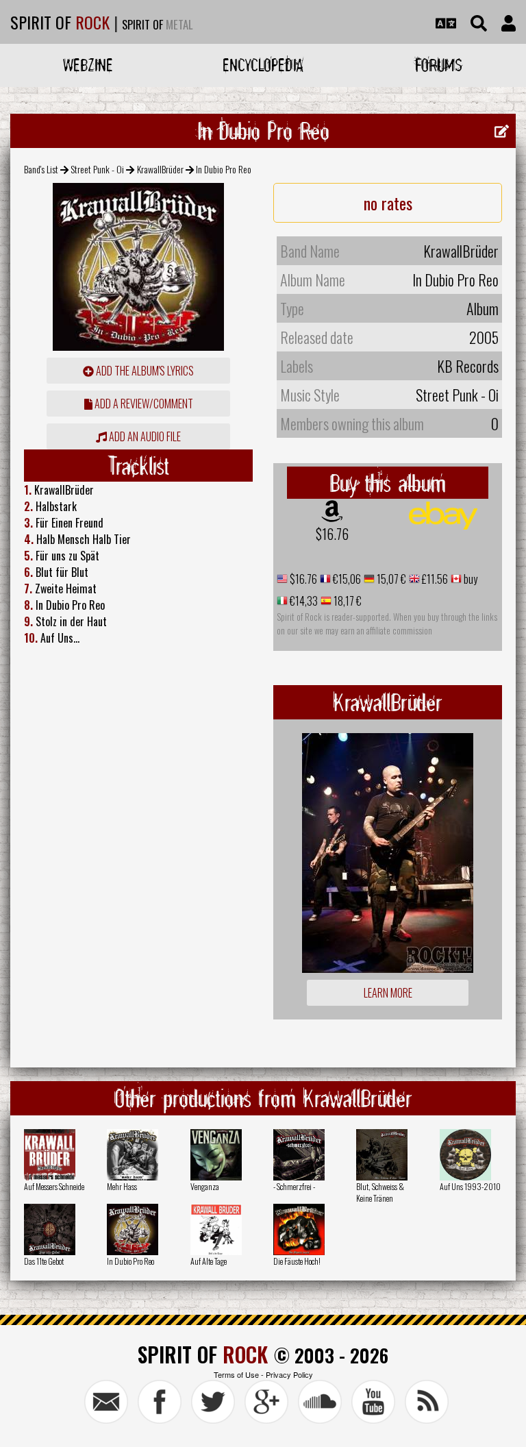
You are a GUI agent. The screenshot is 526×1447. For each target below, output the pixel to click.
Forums (438, 64)
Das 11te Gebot (44, 1261)
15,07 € (390, 579)
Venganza (204, 1186)
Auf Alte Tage (208, 1261)
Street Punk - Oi (97, 169)
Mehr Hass (122, 1186)
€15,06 (346, 579)
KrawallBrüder (160, 169)
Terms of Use (236, 1374)
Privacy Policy (289, 1374)
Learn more (388, 993)
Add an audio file (144, 436)
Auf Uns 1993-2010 (470, 1186)
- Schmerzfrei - (294, 1186)
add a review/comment (142, 403)
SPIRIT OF (60, 22)
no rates (388, 202)
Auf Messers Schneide (54, 1186)
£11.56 (434, 579)
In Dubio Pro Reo (130, 1261)
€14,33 (303, 601)
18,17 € (346, 601)
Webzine (88, 64)
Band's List (41, 169)
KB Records (468, 366)
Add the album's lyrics (144, 370)
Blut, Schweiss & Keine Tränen (380, 1192)
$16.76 (332, 533)
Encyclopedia (263, 64)
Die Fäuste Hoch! (297, 1261)
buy (469, 579)
